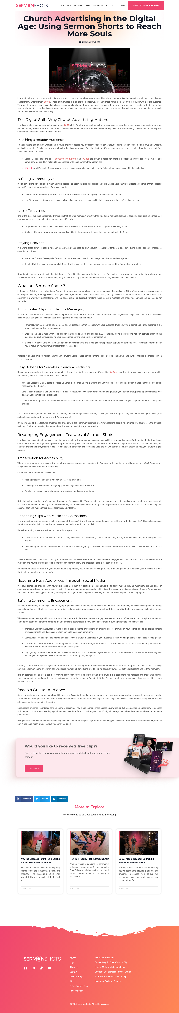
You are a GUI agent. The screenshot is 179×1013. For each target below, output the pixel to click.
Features (66, 5)
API (71, 981)
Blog (87, 5)
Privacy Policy (76, 991)
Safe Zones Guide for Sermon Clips (111, 976)
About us (74, 967)
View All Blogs (76, 976)
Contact (111, 5)
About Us (98, 5)
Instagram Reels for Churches (108, 981)
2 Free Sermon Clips (79, 986)
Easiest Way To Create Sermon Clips (111, 962)
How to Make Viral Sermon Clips (110, 967)
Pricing (78, 5)
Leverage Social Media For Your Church (113, 972)
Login (122, 5)
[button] (24, 799)
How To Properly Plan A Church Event (89, 859)
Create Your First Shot (146, 5)
